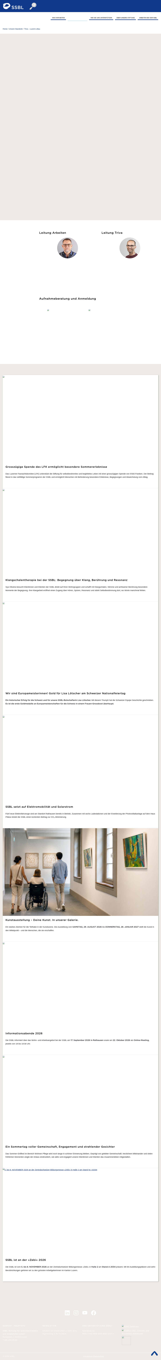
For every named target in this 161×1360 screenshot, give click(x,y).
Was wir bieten (58, 18)
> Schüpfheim (11, 269)
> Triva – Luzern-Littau (15, 259)
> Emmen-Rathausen (14, 242)
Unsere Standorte (77, 18)
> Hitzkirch (10, 246)
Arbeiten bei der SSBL (148, 18)
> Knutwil (9, 249)
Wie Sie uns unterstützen (101, 18)
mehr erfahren (16, 483)
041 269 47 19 (67, 283)
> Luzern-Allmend (13, 252)
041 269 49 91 (116, 79)
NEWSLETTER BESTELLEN (58, 1338)
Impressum (88, 1356)
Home (5, 29)
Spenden (136, 6)
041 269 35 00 (10, 1340)
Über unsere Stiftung (125, 18)
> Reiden (9, 266)
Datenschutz (98, 1356)
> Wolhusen (10, 272)
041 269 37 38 (57, 351)
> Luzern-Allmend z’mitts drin (18, 256)
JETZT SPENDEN (92, 1338)
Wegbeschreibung (121, 87)
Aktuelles (103, 6)
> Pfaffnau (10, 262)
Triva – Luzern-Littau (32, 29)
